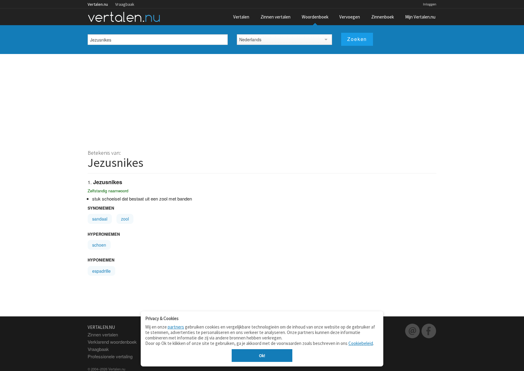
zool (125, 219)
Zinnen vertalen (275, 17)
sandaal (99, 219)
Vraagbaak (124, 4)
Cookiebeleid (360, 343)
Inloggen (429, 4)
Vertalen (241, 17)
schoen (99, 245)
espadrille (101, 271)
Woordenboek (315, 17)
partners (176, 327)
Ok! (262, 355)
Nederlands (250, 39)
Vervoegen (349, 17)
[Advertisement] (262, 99)
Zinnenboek (382, 17)
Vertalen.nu (98, 4)
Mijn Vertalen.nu (420, 17)
